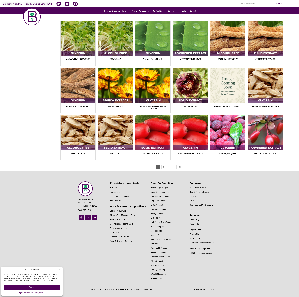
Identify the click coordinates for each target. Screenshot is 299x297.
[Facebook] (75, 4)
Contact (193, 11)
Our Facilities (158, 11)
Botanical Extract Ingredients (115, 11)
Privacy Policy (38, 293)
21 (180, 167)
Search (279, 4)
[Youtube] (67, 4)
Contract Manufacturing (140, 11)
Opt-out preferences (26, 293)
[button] (59, 269)
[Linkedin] (58, 4)
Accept (32, 287)
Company (171, 11)
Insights (184, 11)
